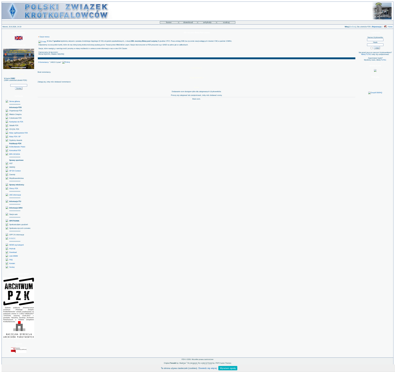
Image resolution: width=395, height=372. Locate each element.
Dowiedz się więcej (207, 368)
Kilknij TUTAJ (366, 54)
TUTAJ (383, 60)
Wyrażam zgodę (228, 368)
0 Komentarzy (43, 62)
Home (390, 27)
